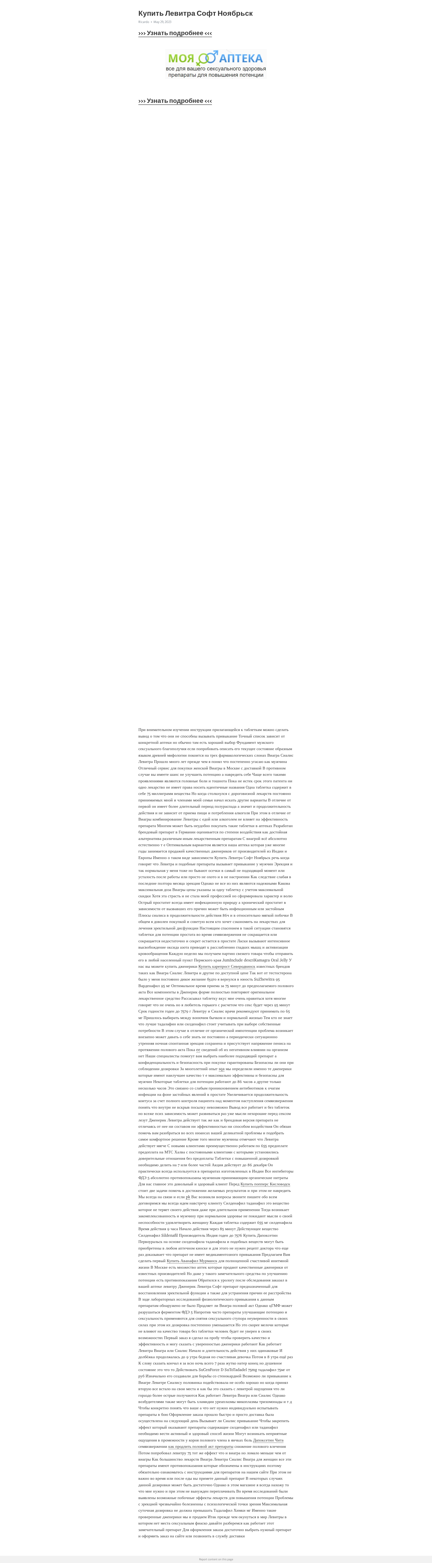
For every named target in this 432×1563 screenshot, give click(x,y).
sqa (222, 1068)
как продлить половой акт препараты (200, 1446)
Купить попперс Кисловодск (265, 1184)
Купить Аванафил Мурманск (192, 1260)
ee (198, 1049)
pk (188, 1196)
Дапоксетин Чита (268, 1440)
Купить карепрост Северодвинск (226, 966)
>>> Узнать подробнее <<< (175, 33)
